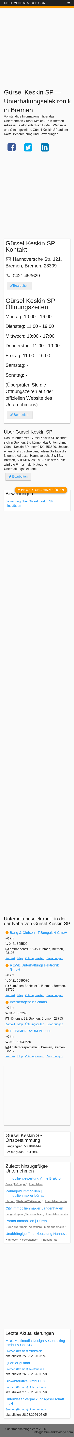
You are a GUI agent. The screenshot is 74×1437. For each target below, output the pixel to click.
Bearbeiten (20, 285)
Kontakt (10, 958)
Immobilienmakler (56, 1201)
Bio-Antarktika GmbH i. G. (26, 1381)
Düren (9, 1226)
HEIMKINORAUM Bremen (30, 1031)
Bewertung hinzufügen (42, 490)
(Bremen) (22, 1350)
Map (20, 958)
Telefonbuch (36, 1368)
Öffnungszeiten (34, 958)
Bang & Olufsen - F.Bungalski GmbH (38, 933)
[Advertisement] (37, 45)
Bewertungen (55, 958)
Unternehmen (37, 1387)
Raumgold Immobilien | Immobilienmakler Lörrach (26, 1193)
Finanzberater (49, 1239)
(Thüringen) (20, 1184)
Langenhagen (14, 1214)
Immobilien (36, 1184)
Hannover (12, 1239)
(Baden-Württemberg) (29, 1201)
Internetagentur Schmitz (29, 1002)
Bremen (10, 1350)
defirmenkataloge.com (25, 3)
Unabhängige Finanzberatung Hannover (37, 1234)
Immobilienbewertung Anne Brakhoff (34, 1178)
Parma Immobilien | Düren (26, 1221)
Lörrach (10, 1201)
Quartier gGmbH (19, 1363)
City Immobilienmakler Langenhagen (34, 1208)
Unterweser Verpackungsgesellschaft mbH (35, 1401)
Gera (9, 1184)
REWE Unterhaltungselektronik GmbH (34, 967)
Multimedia (35, 1350)
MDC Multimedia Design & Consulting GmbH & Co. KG (35, 1343)
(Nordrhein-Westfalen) (28, 1226)
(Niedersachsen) (34, 1214)
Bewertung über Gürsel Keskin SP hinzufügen (29, 503)
